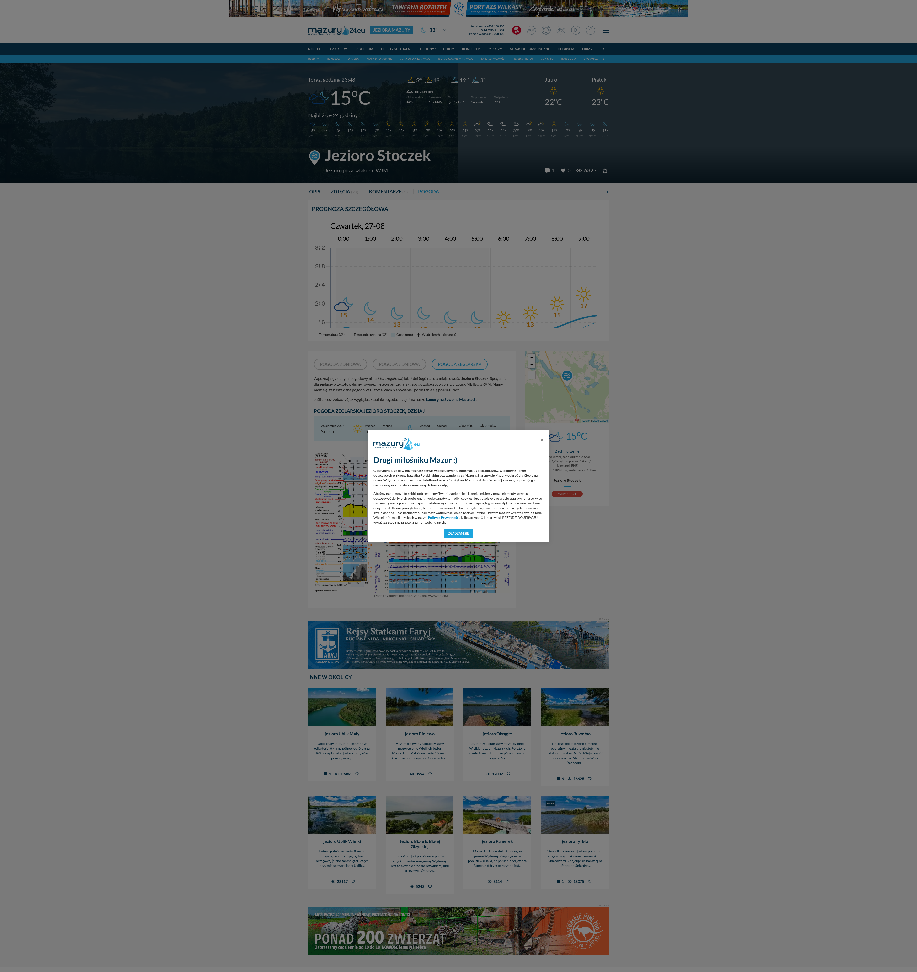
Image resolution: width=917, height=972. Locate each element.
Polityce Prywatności (443, 517)
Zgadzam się (458, 533)
